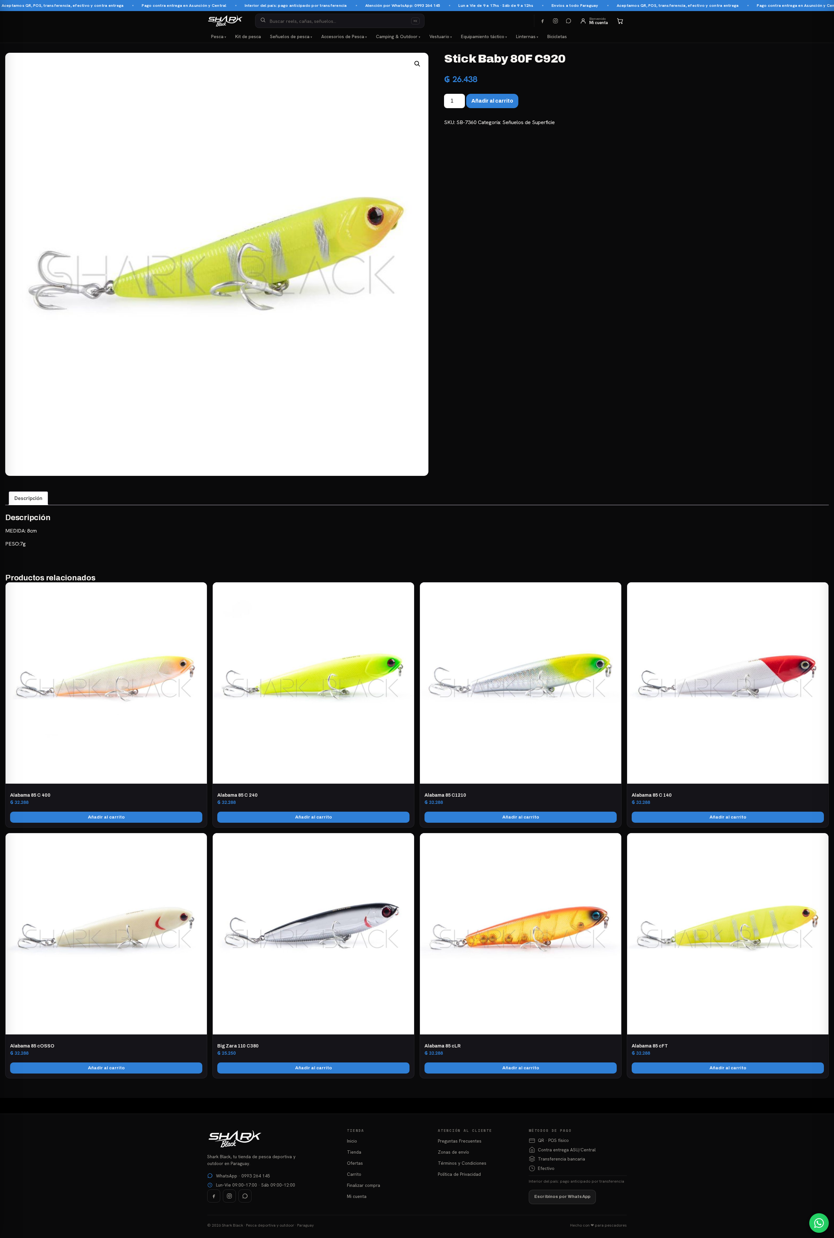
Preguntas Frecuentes (460, 1141)
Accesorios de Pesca (342, 36)
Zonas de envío (453, 1152)
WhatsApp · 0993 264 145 (243, 1176)
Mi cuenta (357, 1196)
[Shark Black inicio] (225, 20)
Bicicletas (557, 36)
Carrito (354, 1174)
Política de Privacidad (459, 1174)
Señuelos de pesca (289, 36)
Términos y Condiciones (462, 1163)
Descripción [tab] (28, 498)
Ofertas (355, 1163)
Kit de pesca (248, 36)
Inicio (352, 1141)
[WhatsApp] (568, 21)
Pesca (217, 36)
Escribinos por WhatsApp (562, 1196)
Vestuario (439, 36)
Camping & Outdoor (397, 36)
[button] (417, 64)
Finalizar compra (363, 1185)
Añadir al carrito (492, 101)
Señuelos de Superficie (528, 122)
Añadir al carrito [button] (106, 817)
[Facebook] (542, 21)
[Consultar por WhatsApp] (819, 1223)
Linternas (526, 36)
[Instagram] (555, 21)
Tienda (354, 1152)
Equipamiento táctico (482, 36)
